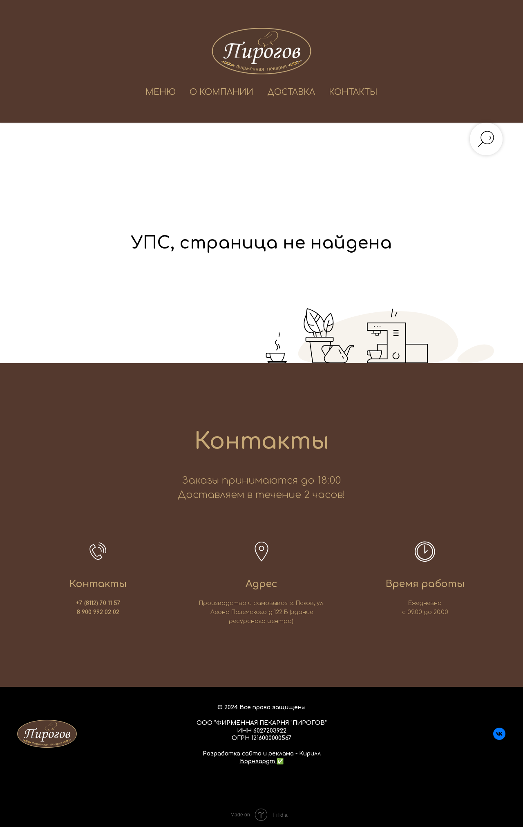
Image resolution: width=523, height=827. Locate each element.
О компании (221, 92)
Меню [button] (160, 92)
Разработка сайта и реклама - (251, 754)
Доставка (291, 92)
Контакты (353, 92)
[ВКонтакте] (499, 737)
